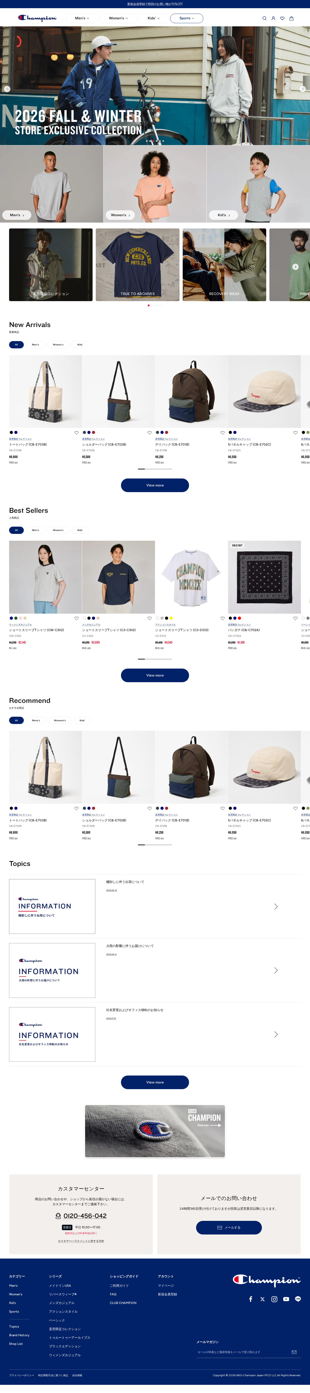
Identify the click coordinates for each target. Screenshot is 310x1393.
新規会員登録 (167, 1294)
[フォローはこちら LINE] (298, 1299)
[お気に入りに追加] (76, 432)
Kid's (12, 1303)
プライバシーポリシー (21, 1375)
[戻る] (7, 89)
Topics (14, 1327)
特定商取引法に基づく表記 (53, 1375)
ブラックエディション (65, 1346)
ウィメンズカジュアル (20, 624)
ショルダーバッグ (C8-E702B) (104, 444)
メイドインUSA (60, 1286)
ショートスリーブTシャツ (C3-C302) (109, 630)
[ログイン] (273, 18)
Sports (185, 18)
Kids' (152, 18)
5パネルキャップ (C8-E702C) (249, 444)
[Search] (265, 18)
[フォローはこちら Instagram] (274, 1299)
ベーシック (57, 1320)
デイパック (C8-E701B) (172, 444)
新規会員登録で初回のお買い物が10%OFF (155, 4)
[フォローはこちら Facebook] (251, 1299)
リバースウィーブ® (63, 1294)
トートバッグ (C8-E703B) (28, 444)
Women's (116, 18)
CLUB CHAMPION (123, 1303)
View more (155, 485)
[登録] (294, 1352)
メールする (233, 1227)
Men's (80, 18)
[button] (149, 305)
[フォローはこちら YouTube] (286, 1299)
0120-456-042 (85, 1216)
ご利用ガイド (119, 1286)
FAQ (113, 1294)
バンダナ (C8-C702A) (244, 630)
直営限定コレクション (20, 438)
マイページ (166, 1286)
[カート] (291, 18)
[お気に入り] (282, 18)
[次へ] (303, 89)
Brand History (19, 1335)
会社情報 (77, 1375)
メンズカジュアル (91, 624)
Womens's (60, 720)
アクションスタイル (165, 624)
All (16, 344)
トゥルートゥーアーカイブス (69, 1338)
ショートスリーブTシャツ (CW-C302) (36, 630)
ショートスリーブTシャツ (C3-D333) (182, 630)
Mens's (36, 720)
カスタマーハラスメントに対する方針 (81, 1241)
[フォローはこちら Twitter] (263, 1299)
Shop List (16, 1344)
